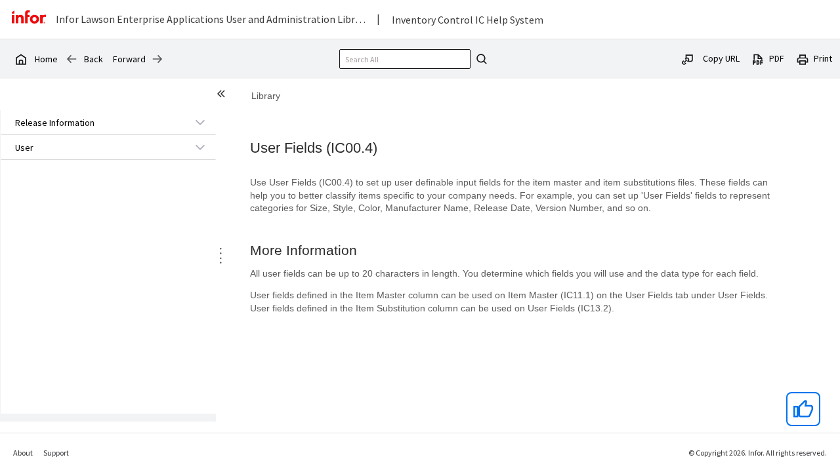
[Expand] (200, 122)
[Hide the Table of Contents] (223, 96)
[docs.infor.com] (20, 59)
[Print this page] (802, 58)
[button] (93, 122)
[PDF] (758, 58)
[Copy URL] (688, 58)
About (23, 453)
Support (56, 453)
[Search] (480, 59)
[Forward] (157, 59)
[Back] (71, 59)
